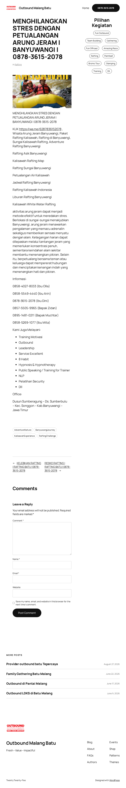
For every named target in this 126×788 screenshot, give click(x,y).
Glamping (110, 63)
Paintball (108, 55)
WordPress (114, 780)
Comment (18, 520)
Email (16, 573)
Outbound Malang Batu (35, 8)
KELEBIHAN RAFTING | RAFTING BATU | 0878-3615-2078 (27, 466)
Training (97, 71)
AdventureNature (22, 429)
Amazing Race (111, 48)
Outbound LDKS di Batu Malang (29, 693)
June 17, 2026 (113, 683)
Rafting (18, 64)
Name (16, 559)
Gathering (112, 40)
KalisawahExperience (24, 435)
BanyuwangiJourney (45, 429)
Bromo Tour (94, 63)
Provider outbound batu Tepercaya (32, 664)
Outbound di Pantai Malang (26, 683)
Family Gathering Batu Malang (28, 674)
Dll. (108, 71)
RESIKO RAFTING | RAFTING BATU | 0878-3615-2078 (57, 466)
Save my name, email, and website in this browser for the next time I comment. (43, 603)
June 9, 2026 (113, 693)
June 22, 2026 (113, 673)
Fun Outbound (102, 33)
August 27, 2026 (112, 664)
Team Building (94, 40)
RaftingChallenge (47, 435)
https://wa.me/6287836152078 (40, 129)
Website (16, 587)
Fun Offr (90, 48)
